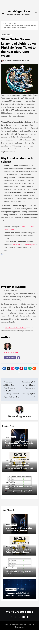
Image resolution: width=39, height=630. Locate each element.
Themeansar (19, 627)
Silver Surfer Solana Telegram (24, 245)
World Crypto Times (19, 11)
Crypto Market (11, 589)
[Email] (18, 357)
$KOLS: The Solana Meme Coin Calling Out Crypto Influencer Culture (17, 466)
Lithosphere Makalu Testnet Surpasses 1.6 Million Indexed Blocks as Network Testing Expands (18, 596)
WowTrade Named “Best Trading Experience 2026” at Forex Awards (19, 442)
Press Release (6, 35)
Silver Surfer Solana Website (15, 328)
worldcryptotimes (13, 60)
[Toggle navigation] (2, 13)
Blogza (30, 624)
